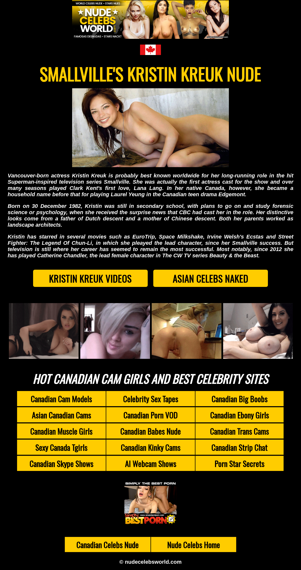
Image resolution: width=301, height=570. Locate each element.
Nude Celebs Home (193, 544)
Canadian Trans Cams (239, 431)
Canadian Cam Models (61, 398)
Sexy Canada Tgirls (61, 447)
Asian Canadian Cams (61, 415)
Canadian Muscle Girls (61, 431)
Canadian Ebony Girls (239, 415)
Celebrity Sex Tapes (150, 398)
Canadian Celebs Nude (107, 544)
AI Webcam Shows (150, 463)
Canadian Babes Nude (150, 431)
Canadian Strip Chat (239, 447)
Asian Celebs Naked (210, 278)
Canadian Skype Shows (61, 463)
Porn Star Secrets (239, 463)
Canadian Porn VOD (151, 415)
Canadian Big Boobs (240, 398)
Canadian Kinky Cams (150, 447)
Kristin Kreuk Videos (90, 278)
